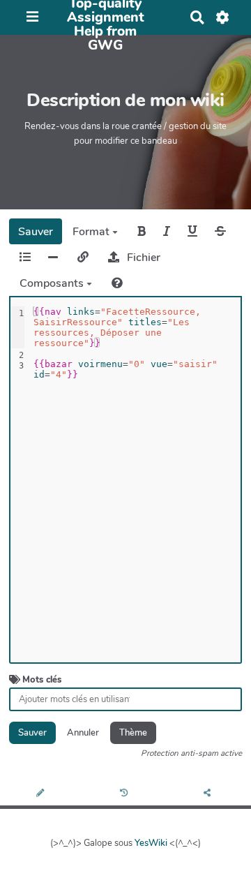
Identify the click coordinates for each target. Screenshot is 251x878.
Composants (53, 283)
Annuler (83, 733)
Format (92, 231)
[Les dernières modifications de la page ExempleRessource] (126, 794)
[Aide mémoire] (117, 283)
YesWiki (151, 843)
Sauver (35, 231)
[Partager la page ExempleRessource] (209, 794)
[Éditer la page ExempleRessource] (41, 794)
